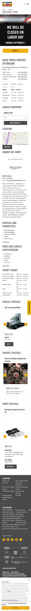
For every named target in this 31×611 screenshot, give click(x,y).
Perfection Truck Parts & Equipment (21, 521)
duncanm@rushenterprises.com (16, 180)
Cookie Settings (15, 572)
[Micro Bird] (24, 559)
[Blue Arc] (24, 554)
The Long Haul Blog (21, 481)
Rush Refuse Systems (8, 516)
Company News (7, 495)
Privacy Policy (5, 572)
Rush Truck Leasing (8, 526)
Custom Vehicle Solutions (20, 517)
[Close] (29, 580)
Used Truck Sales (9, 232)
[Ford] (24, 549)
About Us (5, 483)
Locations (10, 10)
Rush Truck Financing (9, 524)
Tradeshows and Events (7, 498)
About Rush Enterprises (19, 484)
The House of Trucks (22, 529)
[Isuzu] (15, 554)
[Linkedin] (12, 539)
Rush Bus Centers (7, 512)
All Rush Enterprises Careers (22, 488)
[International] (15, 549)
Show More (5, 242)
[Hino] (6, 554)
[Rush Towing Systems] (24, 563)
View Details (10, 466)
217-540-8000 (22, 72)
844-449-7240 (22, 77)
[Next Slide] (26, 324)
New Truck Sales (9, 230)
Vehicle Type (8, 113)
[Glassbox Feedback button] (29, 307)
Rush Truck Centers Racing (8, 521)
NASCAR (18, 495)
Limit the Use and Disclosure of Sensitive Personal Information (14, 576)
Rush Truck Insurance (9, 529)
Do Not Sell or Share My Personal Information (13, 574)
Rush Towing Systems (8, 518)
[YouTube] (16, 539)
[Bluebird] (15, 559)
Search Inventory (15, 123)
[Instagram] (8, 539)
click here (9, 591)
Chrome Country (20, 510)
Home (3, 10)
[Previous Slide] (5, 324)
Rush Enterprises (7, 510)
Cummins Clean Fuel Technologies (22, 513)
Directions (7, 147)
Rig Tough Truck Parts (20, 525)
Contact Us (16, 51)
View (9, 344)
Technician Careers (8, 491)
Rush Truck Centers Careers (8, 488)
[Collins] (15, 563)
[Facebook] (3, 539)
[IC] (6, 563)
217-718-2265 (22, 74)
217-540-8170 (22, 79)
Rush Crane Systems (8, 514)
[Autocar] (6, 559)
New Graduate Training (20, 492)
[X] (20, 539)
